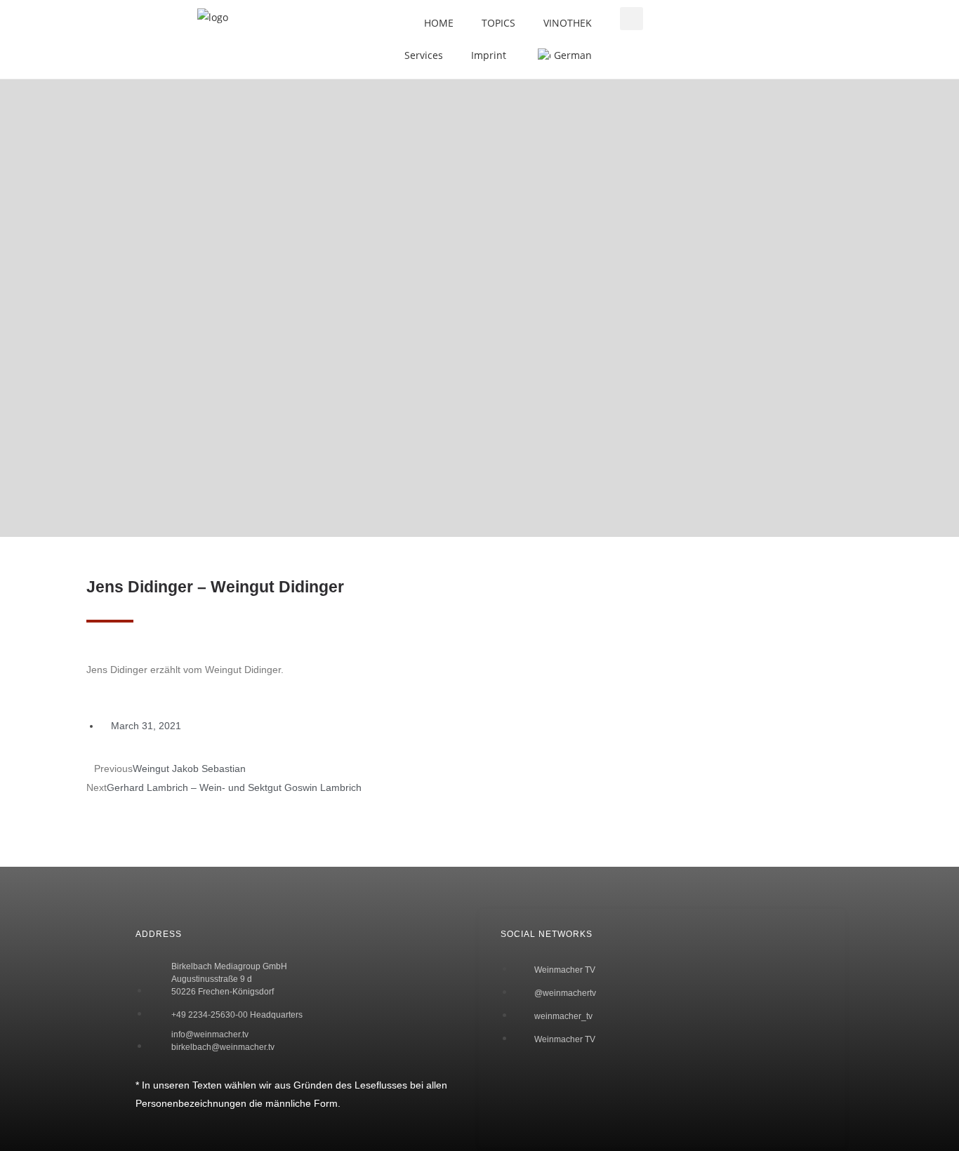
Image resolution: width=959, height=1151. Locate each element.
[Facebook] (110, 870)
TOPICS (498, 22)
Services (423, 55)
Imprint (488, 55)
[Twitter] (110, 910)
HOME (439, 22)
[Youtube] (110, 990)
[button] (631, 18)
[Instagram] (110, 950)
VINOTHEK (567, 22)
